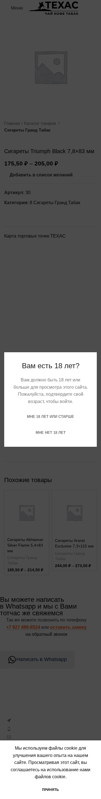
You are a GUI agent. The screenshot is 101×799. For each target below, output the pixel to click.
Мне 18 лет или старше (50, 417)
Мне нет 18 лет (51, 432)
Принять (50, 790)
